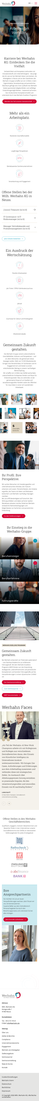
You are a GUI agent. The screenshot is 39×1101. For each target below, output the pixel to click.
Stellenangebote (8, 1053)
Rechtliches (6, 1087)
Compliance (6, 1039)
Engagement (6, 1047)
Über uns (5, 1032)
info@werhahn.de (13, 1023)
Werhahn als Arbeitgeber (11, 1050)
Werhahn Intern (8, 1080)
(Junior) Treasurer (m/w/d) (15, 210)
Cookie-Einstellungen (10, 1077)
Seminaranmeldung (9, 1060)
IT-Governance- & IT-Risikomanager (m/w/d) (14, 218)
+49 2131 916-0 (10, 1021)
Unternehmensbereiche (10, 1043)
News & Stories (7, 1064)
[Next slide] (9, 803)
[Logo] (8, 3)
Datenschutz (6, 1084)
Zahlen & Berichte (8, 1036)
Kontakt (4, 1067)
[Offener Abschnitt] (35, 541)
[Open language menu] (31, 3)
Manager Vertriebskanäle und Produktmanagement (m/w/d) (16, 227)
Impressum (6, 1091)
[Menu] (36, 3)
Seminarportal (7, 1057)
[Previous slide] (4, 803)
